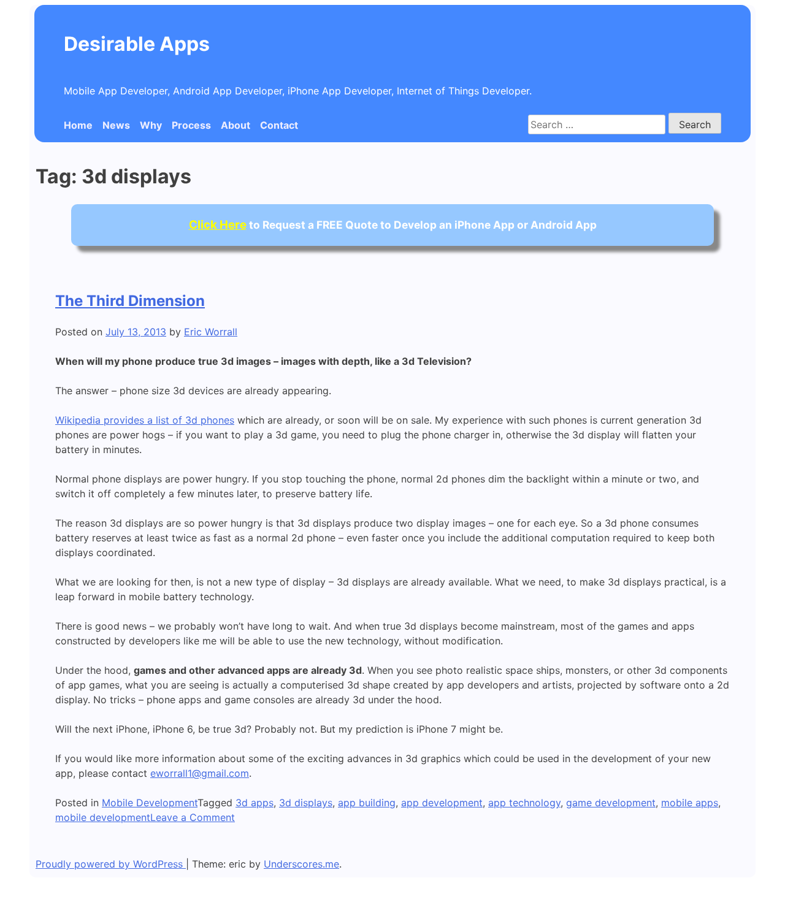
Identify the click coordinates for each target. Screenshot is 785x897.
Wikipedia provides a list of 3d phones (144, 420)
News (116, 125)
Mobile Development (149, 802)
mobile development (102, 817)
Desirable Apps (137, 44)
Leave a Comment (192, 817)
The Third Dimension (130, 301)
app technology (524, 802)
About (235, 125)
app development (442, 802)
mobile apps (689, 802)
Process (191, 125)
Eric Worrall (210, 332)
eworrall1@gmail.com (199, 773)
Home (78, 125)
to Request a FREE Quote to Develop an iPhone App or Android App (393, 225)
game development (611, 802)
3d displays (305, 802)
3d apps (255, 802)
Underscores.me (301, 864)
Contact (279, 125)
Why (151, 125)
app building (367, 802)
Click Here (218, 225)
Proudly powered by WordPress (111, 864)
